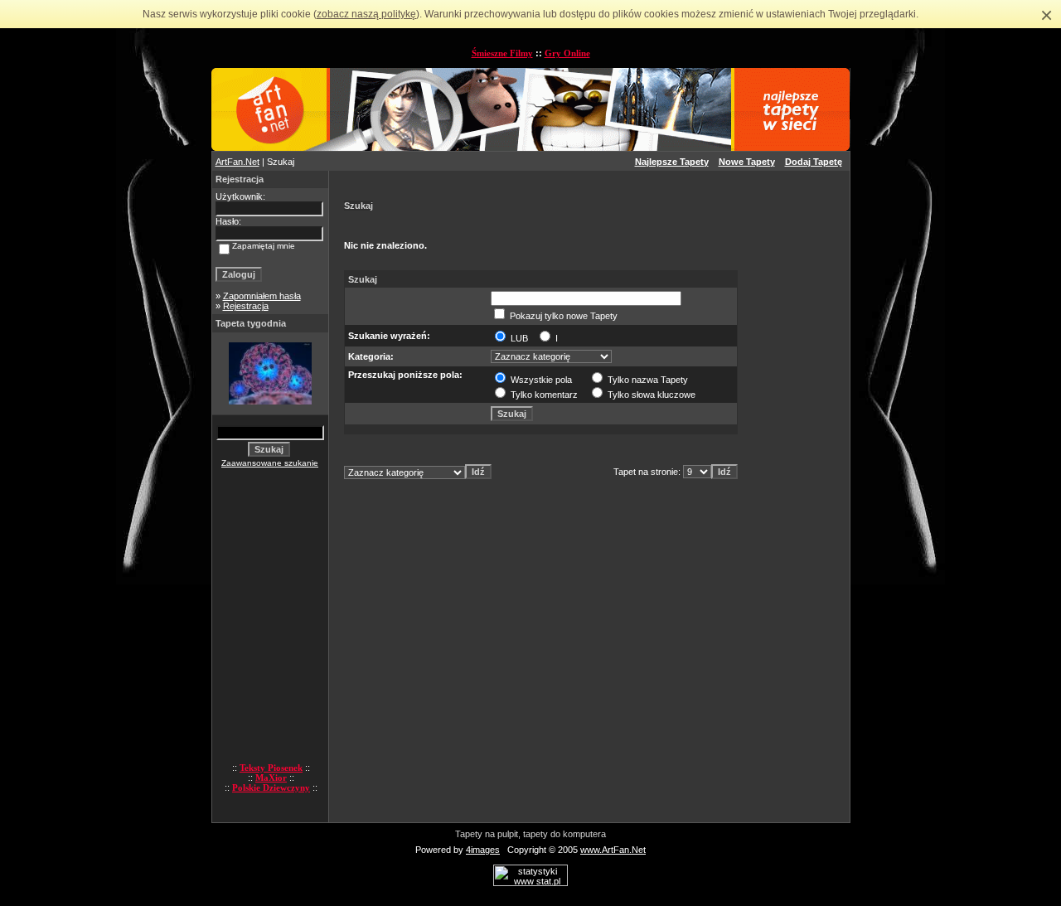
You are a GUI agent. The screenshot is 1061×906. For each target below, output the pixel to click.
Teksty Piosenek (271, 768)
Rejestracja (246, 306)
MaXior (271, 777)
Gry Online (567, 53)
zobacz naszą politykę (366, 14)
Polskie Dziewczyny (271, 787)
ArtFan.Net (237, 162)
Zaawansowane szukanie (269, 463)
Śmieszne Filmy (502, 53)
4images (483, 850)
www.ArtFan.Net (613, 850)
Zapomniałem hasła (262, 296)
